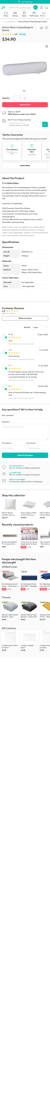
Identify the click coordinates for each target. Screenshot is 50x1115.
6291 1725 (15, 472)
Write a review (25, 318)
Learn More (25, 165)
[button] (35, 7)
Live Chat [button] (16, 466)
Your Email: (31, 443)
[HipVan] (3, 7)
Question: (6, 422)
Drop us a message (17, 479)
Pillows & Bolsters (9, 21)
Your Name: (7, 443)
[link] (25, 151)
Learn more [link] (32, 154)
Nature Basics (13, 183)
